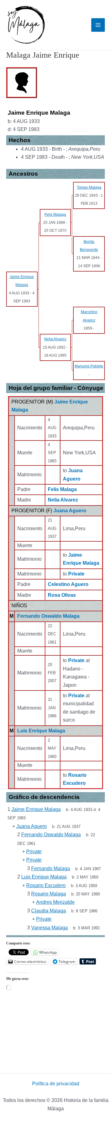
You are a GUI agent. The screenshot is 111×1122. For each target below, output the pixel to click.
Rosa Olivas (62, 595)
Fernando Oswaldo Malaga (48, 616)
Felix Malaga (62, 489)
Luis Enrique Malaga (41, 730)
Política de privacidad (55, 1083)
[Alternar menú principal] (98, 25)
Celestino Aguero (68, 584)
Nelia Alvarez (63, 499)
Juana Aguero (69, 510)
